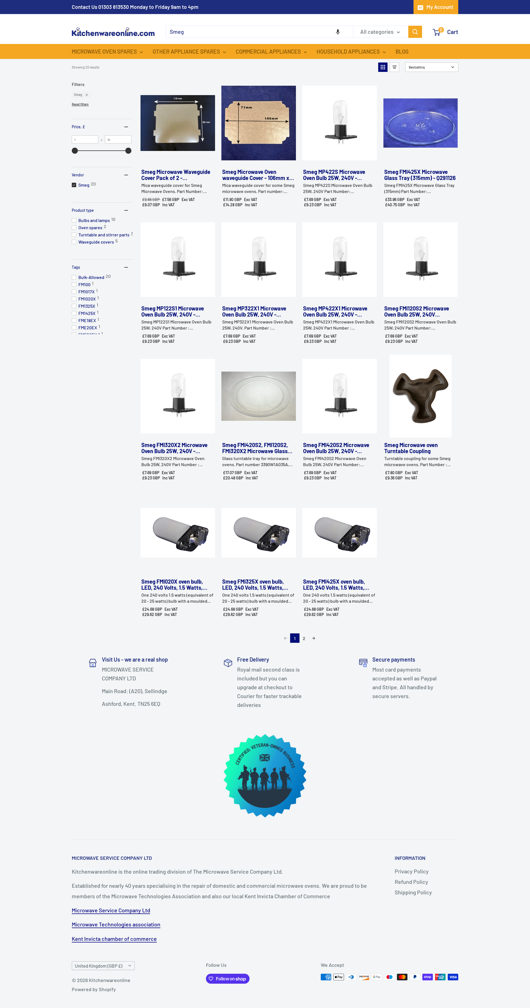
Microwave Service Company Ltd (111, 910)
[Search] (415, 32)
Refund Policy (411, 881)
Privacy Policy (412, 871)
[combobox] (259, 32)
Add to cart (177, 158)
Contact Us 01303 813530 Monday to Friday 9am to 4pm (135, 7)
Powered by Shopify (94, 989)
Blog (402, 51)
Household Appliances (348, 51)
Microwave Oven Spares (104, 51)
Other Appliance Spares (186, 51)
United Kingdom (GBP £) (98, 965)
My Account (439, 7)
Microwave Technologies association (116, 924)
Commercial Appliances (268, 51)
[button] (338, 32)
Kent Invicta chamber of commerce (114, 938)
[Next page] (313, 638)
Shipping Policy (413, 892)
